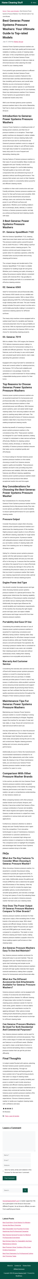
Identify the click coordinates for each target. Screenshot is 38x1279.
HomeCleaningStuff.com (11, 1201)
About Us (10, 1265)
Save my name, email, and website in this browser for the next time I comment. (18, 1171)
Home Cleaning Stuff (12, 2)
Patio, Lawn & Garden (13, 11)
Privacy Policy (27, 1265)
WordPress (19, 1276)
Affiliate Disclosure (19, 1269)
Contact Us (17, 1265)
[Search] (25, 1190)
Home (4, 11)
